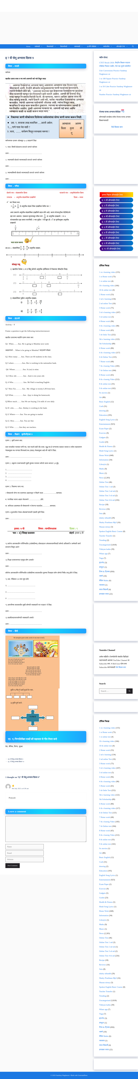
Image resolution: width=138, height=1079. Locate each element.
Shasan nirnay (104, 527)
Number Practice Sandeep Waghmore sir (115, 94)
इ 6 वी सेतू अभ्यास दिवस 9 (15, 759)
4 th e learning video (107, 326)
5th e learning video (107, 339)
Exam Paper (104, 428)
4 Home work (104, 321)
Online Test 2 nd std (107, 491)
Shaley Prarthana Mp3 (108, 522)
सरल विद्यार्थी (103, 589)
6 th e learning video (107, 352)
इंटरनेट (101, 562)
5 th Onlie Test (105, 335)
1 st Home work (105, 276)
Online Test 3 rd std (107, 495)
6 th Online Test (105, 357)
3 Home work (104, 308)
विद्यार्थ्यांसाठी (63, 46)
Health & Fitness (105, 446)
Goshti (101, 442)
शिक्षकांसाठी (50, 46)
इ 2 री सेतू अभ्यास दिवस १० (16, 761)
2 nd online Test (105, 303)
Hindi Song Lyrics (106, 451)
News (101, 478)
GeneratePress (82, 1075)
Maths (101, 469)
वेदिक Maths (103, 580)
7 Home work (104, 361)
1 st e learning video (107, 272)
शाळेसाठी (37, 46)
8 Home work (104, 375)
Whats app (103, 554)
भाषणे (101, 576)
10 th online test (105, 290)
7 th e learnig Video (107, 366)
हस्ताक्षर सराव (104, 594)
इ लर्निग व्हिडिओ (91, 46)
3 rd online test (105, 317)
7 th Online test (105, 370)
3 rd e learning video (107, 312)
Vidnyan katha (105, 549)
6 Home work (104, 348)
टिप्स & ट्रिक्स (104, 571)
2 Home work (104, 294)
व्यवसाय (102, 585)
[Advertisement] (69, 28)
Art (100, 397)
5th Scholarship (105, 344)
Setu (101, 513)
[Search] (129, 691)
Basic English (104, 402)
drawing (102, 411)
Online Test (103, 482)
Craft (101, 406)
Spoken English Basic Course (110, 531)
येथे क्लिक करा (117, 127)
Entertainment (104, 424)
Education (103, 415)
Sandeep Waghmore (16, 5)
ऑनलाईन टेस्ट (120, 46)
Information (103, 460)
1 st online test (105, 281)
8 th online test (105, 384)
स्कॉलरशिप (106, 46)
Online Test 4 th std (107, 500)
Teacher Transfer (105, 536)
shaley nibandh (105, 518)
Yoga (101, 558)
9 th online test (105, 388)
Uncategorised (104, 545)
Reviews (102, 509)
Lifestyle (102, 464)
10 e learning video (106, 285)
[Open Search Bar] (133, 46)
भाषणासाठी (77, 46)
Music (101, 473)
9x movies (103, 393)
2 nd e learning (105, 299)
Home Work (104, 455)
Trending (102, 540)
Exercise (102, 433)
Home (28, 46)
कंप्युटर (101, 567)
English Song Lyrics (107, 420)
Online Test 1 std (106, 487)
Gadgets (102, 437)
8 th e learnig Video (107, 379)
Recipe (102, 504)
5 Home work (104, 330)
